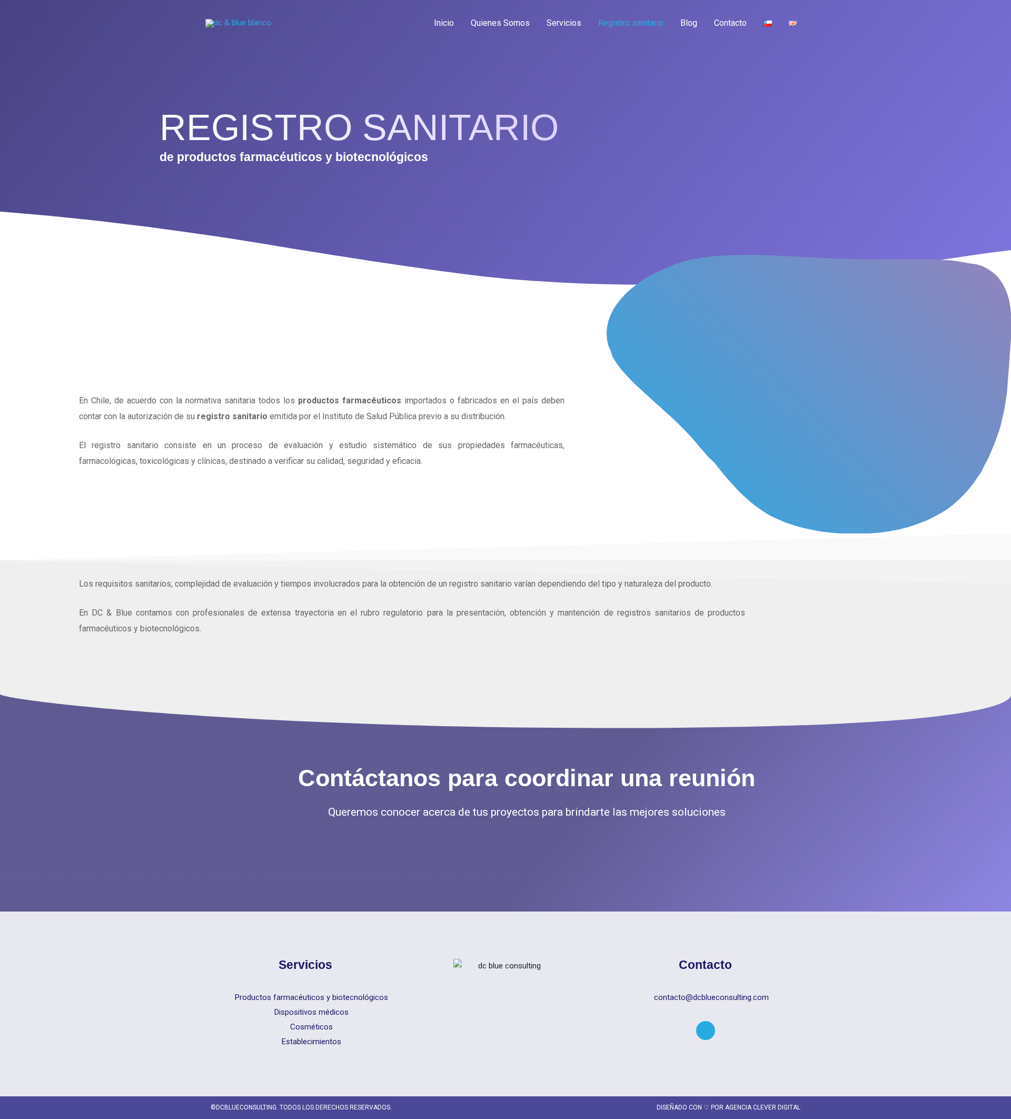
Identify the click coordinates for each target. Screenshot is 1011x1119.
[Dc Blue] (238, 22)
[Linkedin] (705, 1030)
